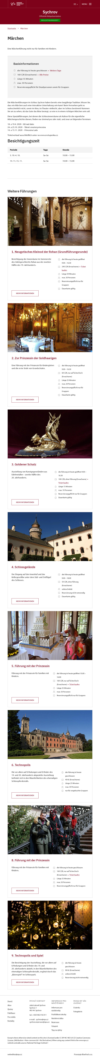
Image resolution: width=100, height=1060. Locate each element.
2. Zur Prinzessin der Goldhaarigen (34, 358)
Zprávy (10, 1009)
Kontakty (11, 1021)
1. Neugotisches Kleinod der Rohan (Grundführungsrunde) (50, 252)
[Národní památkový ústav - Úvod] (17, 4)
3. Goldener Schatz (24, 464)
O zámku (76, 1007)
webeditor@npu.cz (15, 1054)
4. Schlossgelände (23, 567)
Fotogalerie (77, 1011)
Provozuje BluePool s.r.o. (83, 1054)
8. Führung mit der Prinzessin (31, 860)
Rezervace (55, 1022)
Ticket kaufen (63, 483)
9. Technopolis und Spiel (27, 955)
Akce (9, 1005)
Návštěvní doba (57, 1018)
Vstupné (54, 1026)
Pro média (11, 1017)
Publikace (11, 1013)
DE (75, 4)
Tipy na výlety (56, 1030)
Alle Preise (44, 74)
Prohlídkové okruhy (58, 1014)
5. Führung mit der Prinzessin (31, 666)
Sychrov (50, 12)
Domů (10, 1001)
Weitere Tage (55, 70)
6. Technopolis (21, 765)
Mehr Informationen (25, 293)
